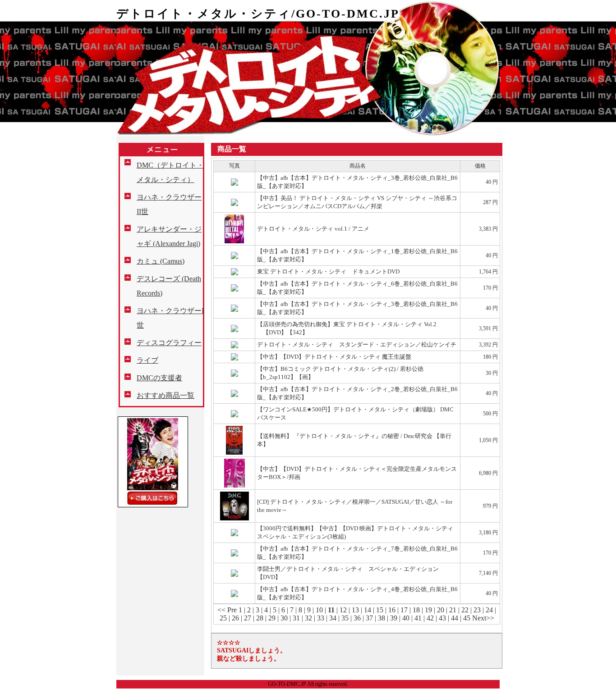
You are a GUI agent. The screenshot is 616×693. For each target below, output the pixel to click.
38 (381, 618)
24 (489, 610)
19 (428, 610)
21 (452, 610)
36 (357, 618)
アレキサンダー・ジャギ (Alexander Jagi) (169, 236)
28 (259, 618)
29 (272, 618)
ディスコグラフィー (169, 342)
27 (247, 618)
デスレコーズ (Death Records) (169, 286)
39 (393, 618)
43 (442, 618)
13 (355, 610)
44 (454, 618)
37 (369, 618)
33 (320, 618)
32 (308, 618)
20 (440, 610)
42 (430, 618)
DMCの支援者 (159, 378)
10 (319, 610)
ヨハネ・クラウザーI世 (170, 318)
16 (391, 610)
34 (332, 618)
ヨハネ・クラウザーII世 (169, 204)
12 (343, 610)
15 (379, 610)
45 (466, 618)
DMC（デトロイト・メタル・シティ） (170, 172)
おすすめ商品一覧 (165, 395)
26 (235, 618)
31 (296, 618)
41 (418, 618)
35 (345, 618)
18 (416, 610)
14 (367, 610)
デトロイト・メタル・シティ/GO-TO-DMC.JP (258, 13)
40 (405, 618)
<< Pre (227, 610)
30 (284, 618)
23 (477, 610)
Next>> (483, 618)
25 (223, 618)
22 (465, 610)
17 (404, 610)
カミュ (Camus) (160, 261)
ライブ (147, 360)
